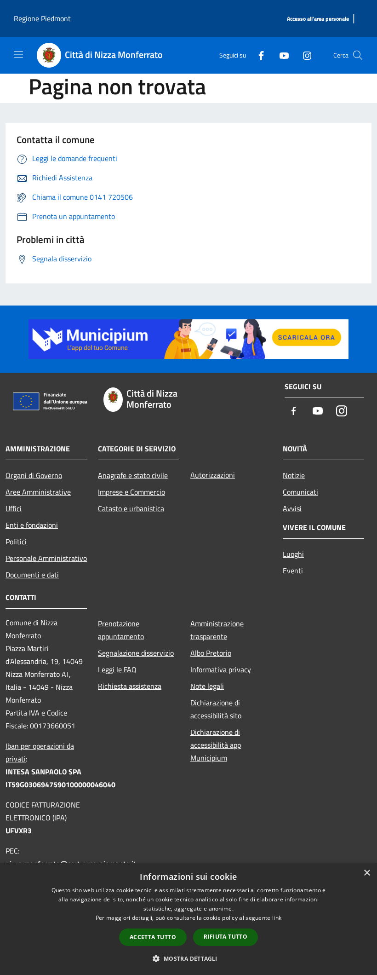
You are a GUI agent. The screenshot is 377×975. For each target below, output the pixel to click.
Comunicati (300, 491)
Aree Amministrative (38, 491)
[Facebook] (257, 55)
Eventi (293, 570)
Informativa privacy (220, 669)
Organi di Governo (34, 475)
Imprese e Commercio (131, 491)
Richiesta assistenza (129, 686)
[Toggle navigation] (18, 54)
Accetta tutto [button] (153, 937)
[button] (188, 958)
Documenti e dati (32, 574)
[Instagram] (303, 55)
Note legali (207, 686)
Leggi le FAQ (117, 669)
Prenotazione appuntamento (121, 630)
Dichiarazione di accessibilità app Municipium (215, 745)
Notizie (294, 475)
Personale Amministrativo (46, 558)
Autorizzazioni (212, 474)
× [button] (366, 873)
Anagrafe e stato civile (133, 475)
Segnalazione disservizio (136, 652)
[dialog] (188, 919)
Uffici (14, 508)
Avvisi (292, 508)
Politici (16, 541)
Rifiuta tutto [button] (225, 936)
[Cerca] (357, 55)
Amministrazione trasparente (217, 630)
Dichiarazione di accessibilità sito (215, 709)
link (276, 918)
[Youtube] (280, 55)
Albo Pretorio (210, 652)
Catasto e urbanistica (131, 508)
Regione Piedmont (42, 18)
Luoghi (293, 554)
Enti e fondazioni (32, 525)
